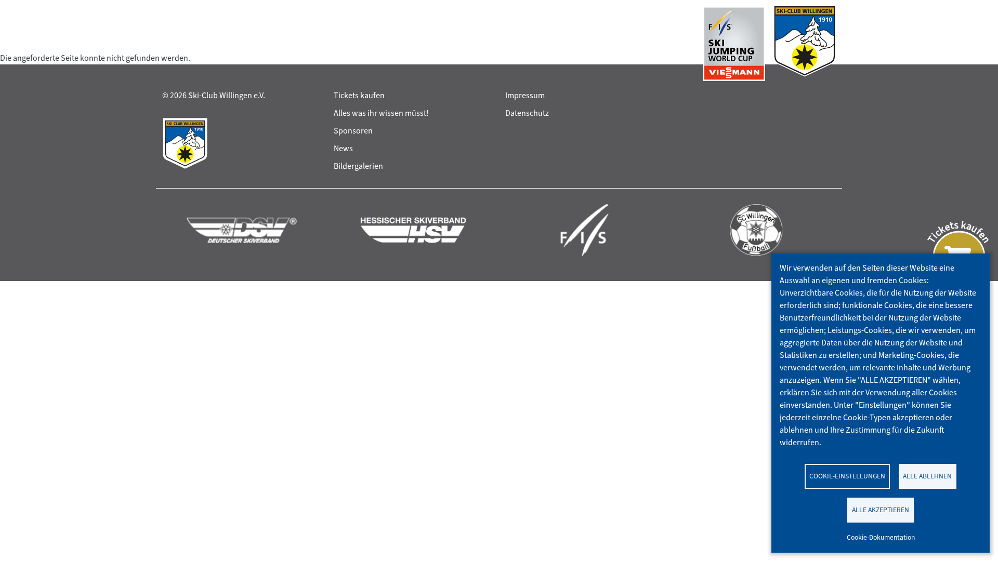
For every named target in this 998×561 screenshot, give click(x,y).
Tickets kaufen (359, 95)
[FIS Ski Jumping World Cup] (734, 43)
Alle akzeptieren (880, 509)
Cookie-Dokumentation (881, 537)
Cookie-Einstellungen (847, 475)
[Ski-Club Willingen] (804, 43)
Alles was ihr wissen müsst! (381, 113)
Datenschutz (527, 113)
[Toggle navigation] (172, 43)
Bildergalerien (358, 166)
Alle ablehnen (927, 475)
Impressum (525, 95)
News (343, 148)
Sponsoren (353, 130)
